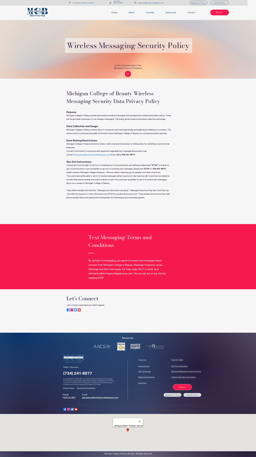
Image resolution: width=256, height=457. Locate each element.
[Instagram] (71, 309)
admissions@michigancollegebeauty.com (92, 154)
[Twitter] (75, 309)
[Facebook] (68, 309)
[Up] (128, 74)
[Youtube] (79, 309)
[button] (170, 12)
